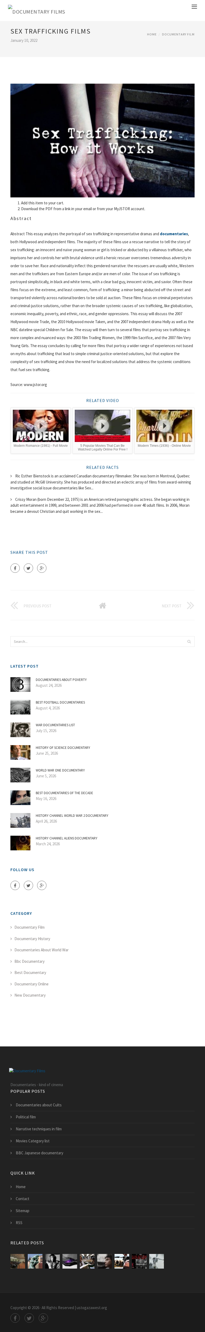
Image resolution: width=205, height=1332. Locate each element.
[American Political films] (104, 1261)
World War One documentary (60, 770)
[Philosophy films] (35, 1261)
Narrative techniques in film (39, 1128)
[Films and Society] (156, 1261)
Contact (22, 1198)
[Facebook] (15, 568)
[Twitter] (28, 568)
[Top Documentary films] (69, 1261)
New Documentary (30, 995)
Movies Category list (33, 1140)
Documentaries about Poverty (61, 679)
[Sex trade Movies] (139, 1261)
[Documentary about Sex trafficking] (17, 1261)
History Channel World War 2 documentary (72, 815)
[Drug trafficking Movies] (122, 1261)
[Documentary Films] (36, 10)
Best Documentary (30, 972)
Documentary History (32, 938)
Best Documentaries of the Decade (64, 793)
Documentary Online (31, 983)
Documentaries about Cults (39, 1104)
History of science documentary (63, 747)
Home (152, 34)
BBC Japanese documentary (39, 1152)
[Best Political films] (87, 1261)
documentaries (174, 233)
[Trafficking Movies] (52, 1261)
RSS (19, 1222)
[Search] (189, 641)
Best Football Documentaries (60, 702)
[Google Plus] (41, 568)
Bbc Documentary (29, 961)
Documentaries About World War (41, 949)
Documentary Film (178, 34)
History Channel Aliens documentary (66, 838)
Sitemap (22, 1210)
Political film (26, 1116)
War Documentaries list (55, 725)
